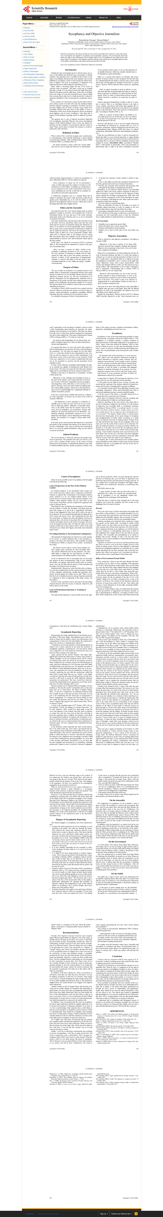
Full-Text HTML (29, 33)
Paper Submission (30, 68)
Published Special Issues (31, 95)
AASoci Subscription (30, 71)
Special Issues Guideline (31, 97)
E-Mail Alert (29, 1214)
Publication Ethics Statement (33, 80)
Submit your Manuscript (120, 1214)
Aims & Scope (28, 57)
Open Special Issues (30, 92)
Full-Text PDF (28, 31)
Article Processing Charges (33, 66)
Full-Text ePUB (29, 36)
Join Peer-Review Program (48, 1214)
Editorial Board (28, 60)
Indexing (26, 51)
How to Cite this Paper (31, 42)
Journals (44, 17)
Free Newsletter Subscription (33, 74)
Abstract (26, 28)
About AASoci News (30, 83)
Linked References (30, 39)
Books (59, 17)
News (88, 17)
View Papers (28, 54)
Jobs (118, 17)
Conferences (74, 17)
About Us (103, 17)
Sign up (103, 1214)
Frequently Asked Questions (33, 86)
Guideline (27, 63)
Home (29, 17)
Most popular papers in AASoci (34, 77)
